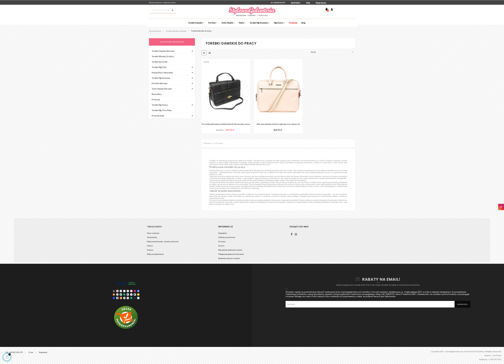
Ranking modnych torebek (229, 258)
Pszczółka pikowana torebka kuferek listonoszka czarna (226, 124)
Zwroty (221, 246)
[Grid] (203, 52)
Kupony (150, 250)
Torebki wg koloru (160, 105)
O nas (30, 352)
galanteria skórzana (172, 42)
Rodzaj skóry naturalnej (162, 72)
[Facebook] (292, 234)
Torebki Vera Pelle (159, 62)
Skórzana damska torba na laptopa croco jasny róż (278, 124)
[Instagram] (296, 234)
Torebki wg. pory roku (162, 110)
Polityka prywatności (226, 237)
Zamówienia (152, 237)
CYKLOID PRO (495, 359)
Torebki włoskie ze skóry (163, 56)
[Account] (331, 10)
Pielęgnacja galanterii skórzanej (231, 254)
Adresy (150, 246)
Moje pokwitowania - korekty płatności (163, 241)
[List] (209, 52)
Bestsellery (157, 94)
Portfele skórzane (159, 83)
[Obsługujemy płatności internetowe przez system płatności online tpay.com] (126, 290)
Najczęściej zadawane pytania (230, 250)
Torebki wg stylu (159, 67)
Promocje (156, 99)
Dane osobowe (153, 233)
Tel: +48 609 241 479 (14, 352)
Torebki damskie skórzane (163, 51)
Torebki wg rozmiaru (161, 78)
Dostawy (222, 241)
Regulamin (222, 233)
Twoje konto (154, 226)
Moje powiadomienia (155, 254)
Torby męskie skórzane (162, 89)
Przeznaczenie (158, 115)
